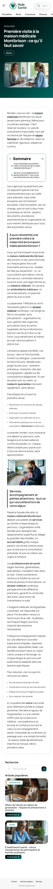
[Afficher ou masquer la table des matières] (37, 158)
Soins (9, 52)
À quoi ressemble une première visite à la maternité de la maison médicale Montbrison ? (27, 165)
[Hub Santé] (18, 5)
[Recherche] (39, 6)
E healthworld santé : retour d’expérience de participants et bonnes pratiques (22, 850)
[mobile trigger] (5, 5)
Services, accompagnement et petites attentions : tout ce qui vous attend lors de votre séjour (26, 175)
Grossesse (14, 782)
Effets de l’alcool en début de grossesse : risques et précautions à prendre (25, 807)
